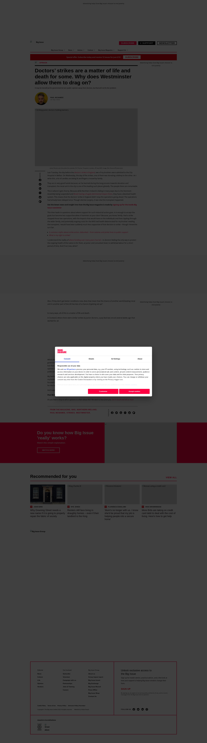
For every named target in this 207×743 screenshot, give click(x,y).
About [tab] (140, 359)
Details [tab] (91, 359)
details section (131, 385)
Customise (103, 391)
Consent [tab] (67, 359)
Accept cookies (134, 391)
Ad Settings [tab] (115, 359)
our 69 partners (70, 369)
